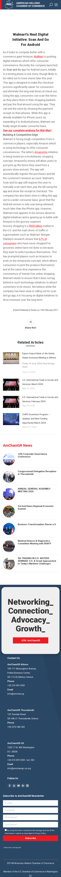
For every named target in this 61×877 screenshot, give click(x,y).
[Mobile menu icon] (56, 5)
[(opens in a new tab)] (11, 419)
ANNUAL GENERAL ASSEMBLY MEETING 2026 (34, 490)
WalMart (38, 56)
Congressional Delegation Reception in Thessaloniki (37, 472)
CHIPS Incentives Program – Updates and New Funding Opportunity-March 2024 (36, 418)
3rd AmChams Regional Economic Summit (36, 507)
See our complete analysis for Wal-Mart (27, 130)
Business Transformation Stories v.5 (37, 524)
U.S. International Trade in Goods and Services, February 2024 (40, 399)
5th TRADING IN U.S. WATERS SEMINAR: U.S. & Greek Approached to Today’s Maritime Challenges (37, 561)
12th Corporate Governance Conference (32, 455)
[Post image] (11, 358)
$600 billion (35, 226)
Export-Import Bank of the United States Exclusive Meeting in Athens (39, 360)
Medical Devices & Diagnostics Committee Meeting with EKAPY (34, 542)
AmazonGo (41, 152)
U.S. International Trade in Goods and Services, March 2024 (40, 382)
